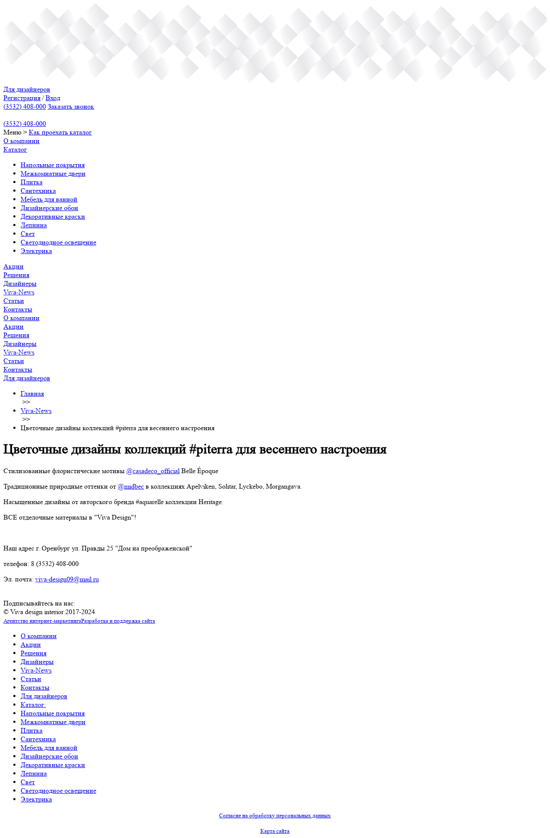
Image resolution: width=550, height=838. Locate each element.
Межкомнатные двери (53, 173)
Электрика (36, 251)
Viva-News (18, 292)
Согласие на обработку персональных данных (275, 815)
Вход (53, 98)
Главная (32, 393)
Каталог (15, 149)
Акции (13, 266)
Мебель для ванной (49, 199)
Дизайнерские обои (49, 208)
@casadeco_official (153, 471)
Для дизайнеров (26, 89)
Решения (16, 275)
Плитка (32, 182)
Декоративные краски (53, 216)
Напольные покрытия (53, 165)
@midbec (131, 486)
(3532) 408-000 (24, 106)
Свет (28, 233)
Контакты (17, 309)
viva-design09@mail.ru (67, 579)
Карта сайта (275, 831)
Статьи (13, 301)
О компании (21, 141)
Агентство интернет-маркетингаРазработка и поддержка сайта (79, 621)
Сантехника (38, 191)
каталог (81, 132)
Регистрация (21, 98)
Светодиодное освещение (58, 242)
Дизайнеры (20, 283)
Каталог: (33, 704)
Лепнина (34, 225)
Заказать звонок (71, 106)
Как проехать (49, 132)
